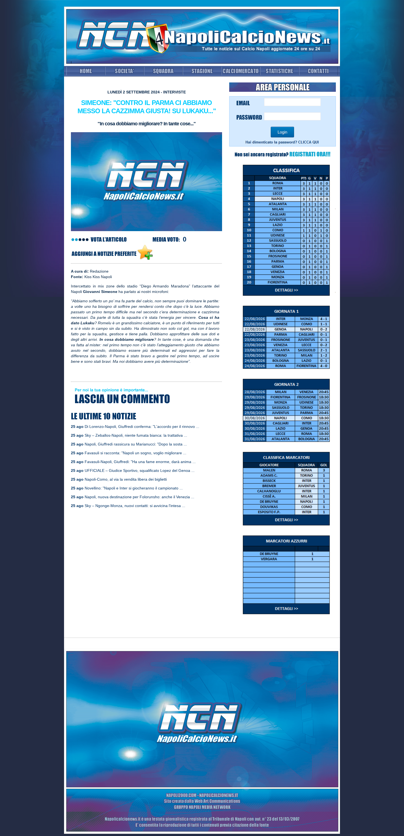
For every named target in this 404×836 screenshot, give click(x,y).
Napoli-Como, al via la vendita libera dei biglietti (126, 479)
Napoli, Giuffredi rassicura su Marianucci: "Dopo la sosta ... (136, 444)
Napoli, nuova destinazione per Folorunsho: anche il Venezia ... (139, 497)
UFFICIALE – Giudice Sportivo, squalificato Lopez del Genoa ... (140, 470)
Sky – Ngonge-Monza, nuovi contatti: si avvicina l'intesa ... (135, 505)
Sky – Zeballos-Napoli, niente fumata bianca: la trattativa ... (136, 435)
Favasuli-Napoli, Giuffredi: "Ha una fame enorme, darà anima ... (140, 461)
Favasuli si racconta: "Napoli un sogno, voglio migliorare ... (135, 453)
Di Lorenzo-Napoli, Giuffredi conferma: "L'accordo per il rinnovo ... (142, 426)
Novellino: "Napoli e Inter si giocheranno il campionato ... (134, 488)
